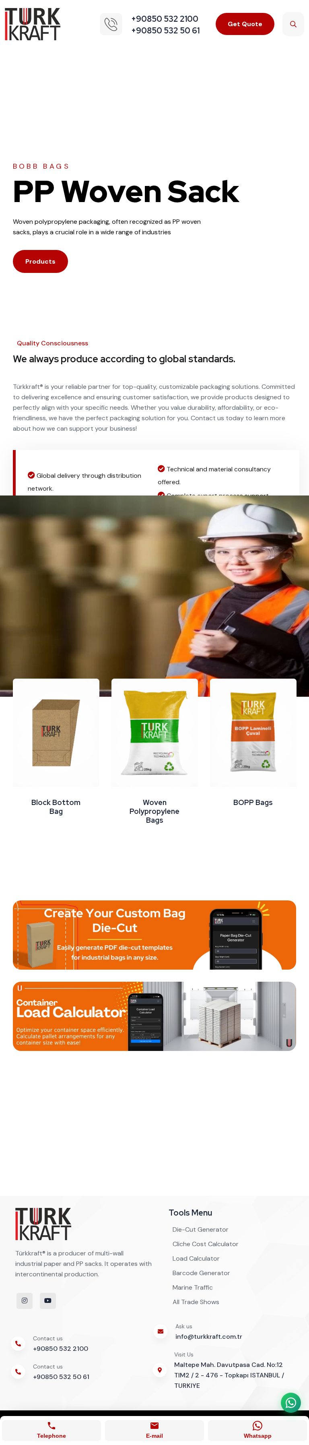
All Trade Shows (196, 1302)
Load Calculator (196, 1258)
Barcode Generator (201, 1273)
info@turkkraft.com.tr (208, 1336)
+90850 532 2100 (60, 1348)
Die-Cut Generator (201, 1229)
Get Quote (245, 24)
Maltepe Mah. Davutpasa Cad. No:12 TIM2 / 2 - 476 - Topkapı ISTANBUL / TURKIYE (229, 1375)
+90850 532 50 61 (61, 1377)
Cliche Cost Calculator (206, 1244)
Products (40, 261)
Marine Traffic (193, 1287)
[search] (293, 24)
